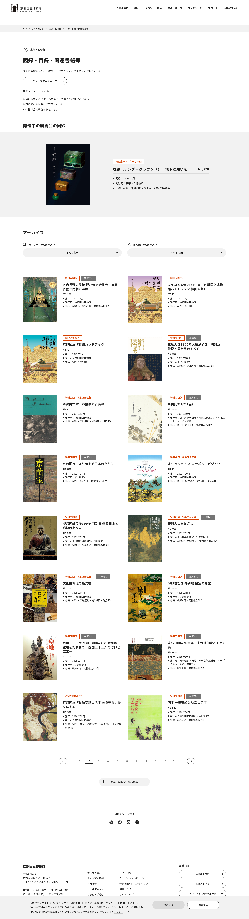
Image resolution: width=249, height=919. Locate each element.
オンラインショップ (34, 91)
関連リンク (125, 889)
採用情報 (92, 883)
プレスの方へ (94, 873)
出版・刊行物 (54, 28)
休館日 (26, 890)
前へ (63, 761)
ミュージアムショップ (45, 81)
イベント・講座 (153, 8)
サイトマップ (126, 894)
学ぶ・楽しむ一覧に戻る (124, 781)
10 (165, 761)
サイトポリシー (115, 911)
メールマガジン (95, 889)
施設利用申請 (203, 883)
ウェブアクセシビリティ (132, 878)
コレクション (195, 8)
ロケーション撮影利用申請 (202, 893)
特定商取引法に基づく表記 (133, 883)
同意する (203, 904)
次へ (191, 761)
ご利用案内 (122, 8)
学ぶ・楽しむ (175, 8)
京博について (231, 8)
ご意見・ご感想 (95, 894)
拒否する (169, 904)
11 (174, 761)
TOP (25, 28)
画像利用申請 (203, 874)
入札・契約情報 (95, 878)
